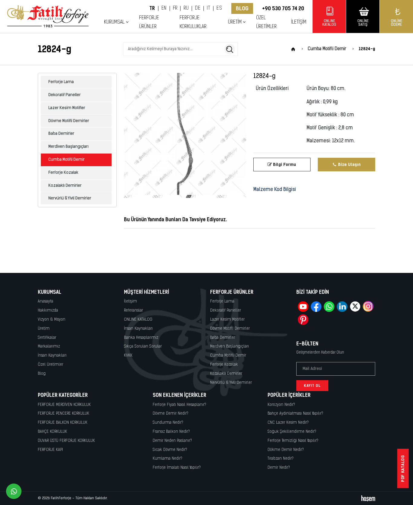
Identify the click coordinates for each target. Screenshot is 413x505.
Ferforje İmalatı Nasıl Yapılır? (177, 467)
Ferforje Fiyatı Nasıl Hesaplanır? (179, 405)
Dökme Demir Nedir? (286, 450)
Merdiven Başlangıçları (68, 147)
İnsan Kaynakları (52, 355)
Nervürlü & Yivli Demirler (69, 198)
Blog (242, 8)
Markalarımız (49, 346)
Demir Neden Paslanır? (172, 441)
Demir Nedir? (279, 467)
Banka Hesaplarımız (141, 337)
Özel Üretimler (266, 22)
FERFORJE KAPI (50, 450)
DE (197, 8)
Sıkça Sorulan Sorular (143, 346)
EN (164, 8)
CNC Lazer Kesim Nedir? (288, 422)
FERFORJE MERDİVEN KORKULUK (64, 405)
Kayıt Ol (312, 386)
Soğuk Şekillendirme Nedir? (292, 431)
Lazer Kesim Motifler (66, 108)
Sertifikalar (47, 337)
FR (175, 8)
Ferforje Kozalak (63, 173)
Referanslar (133, 310)
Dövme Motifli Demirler (68, 121)
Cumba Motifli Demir (66, 160)
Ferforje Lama (61, 82)
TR (152, 8)
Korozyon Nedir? (281, 405)
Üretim (44, 328)
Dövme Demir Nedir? (170, 413)
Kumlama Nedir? (167, 458)
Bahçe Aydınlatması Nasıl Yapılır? (295, 413)
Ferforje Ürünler (149, 22)
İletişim (298, 22)
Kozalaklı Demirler (65, 186)
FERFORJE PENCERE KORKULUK (63, 413)
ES (219, 8)
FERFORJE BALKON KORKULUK (62, 422)
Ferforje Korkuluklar (193, 22)
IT (208, 8)
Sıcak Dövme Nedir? (170, 450)
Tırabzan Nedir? (281, 458)
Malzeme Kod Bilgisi (274, 189)
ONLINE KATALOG (138, 319)
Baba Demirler (61, 134)
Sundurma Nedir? (168, 422)
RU (186, 8)
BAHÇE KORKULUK (52, 431)
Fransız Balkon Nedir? (171, 431)
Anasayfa (45, 301)
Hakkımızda (48, 310)
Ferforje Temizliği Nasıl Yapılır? (293, 441)
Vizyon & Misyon (51, 319)
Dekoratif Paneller (64, 95)
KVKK (128, 355)
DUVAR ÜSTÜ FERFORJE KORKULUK (66, 441)
